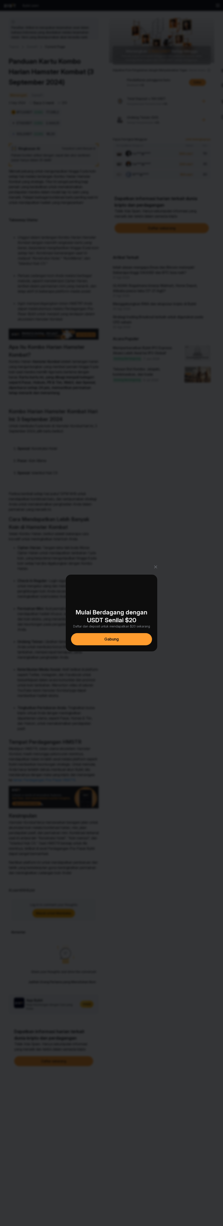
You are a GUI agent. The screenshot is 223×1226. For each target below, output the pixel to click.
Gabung (111, 639)
